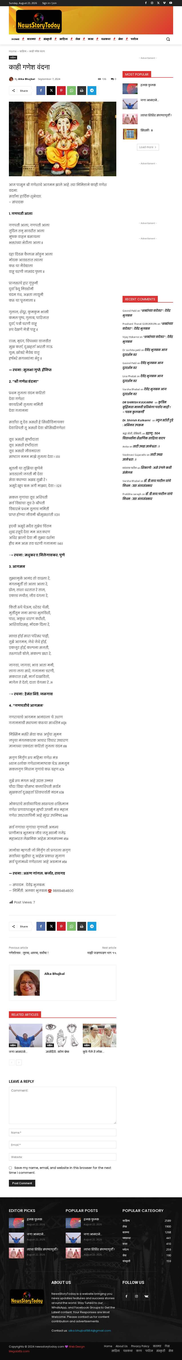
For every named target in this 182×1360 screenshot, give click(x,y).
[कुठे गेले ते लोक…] (99, 1035)
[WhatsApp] (71, 90)
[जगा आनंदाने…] (25, 1035)
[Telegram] (91, 90)
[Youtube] (170, 3)
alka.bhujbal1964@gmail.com (89, 1330)
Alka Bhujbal (26, 79)
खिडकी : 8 (146, 130)
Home (13, 51)
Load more (146, 147)
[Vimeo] (164, 3)
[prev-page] (11, 1062)
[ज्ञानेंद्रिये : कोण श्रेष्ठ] (62, 1035)
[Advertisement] (148, 188)
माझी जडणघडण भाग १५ (101, 953)
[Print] (81, 90)
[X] (158, 3)
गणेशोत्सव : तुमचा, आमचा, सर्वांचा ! (28, 953)
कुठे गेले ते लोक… (93, 1052)
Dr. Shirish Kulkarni (136, 420)
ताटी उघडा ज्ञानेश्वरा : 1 (146, 446)
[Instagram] (152, 3)
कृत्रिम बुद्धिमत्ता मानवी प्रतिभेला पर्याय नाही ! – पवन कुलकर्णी (147, 407)
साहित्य (23, 51)
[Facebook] (145, 3)
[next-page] (19, 1062)
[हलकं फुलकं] (130, 88)
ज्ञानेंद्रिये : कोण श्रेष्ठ (57, 1052)
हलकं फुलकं (148, 85)
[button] (168, 39)
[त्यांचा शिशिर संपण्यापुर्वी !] (130, 119)
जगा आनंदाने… (18, 1052)
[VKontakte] (146, 1297)
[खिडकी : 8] (130, 134)
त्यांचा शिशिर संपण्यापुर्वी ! (156, 115)
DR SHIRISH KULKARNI (138, 402)
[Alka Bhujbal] (12, 79)
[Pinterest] (61, 90)
